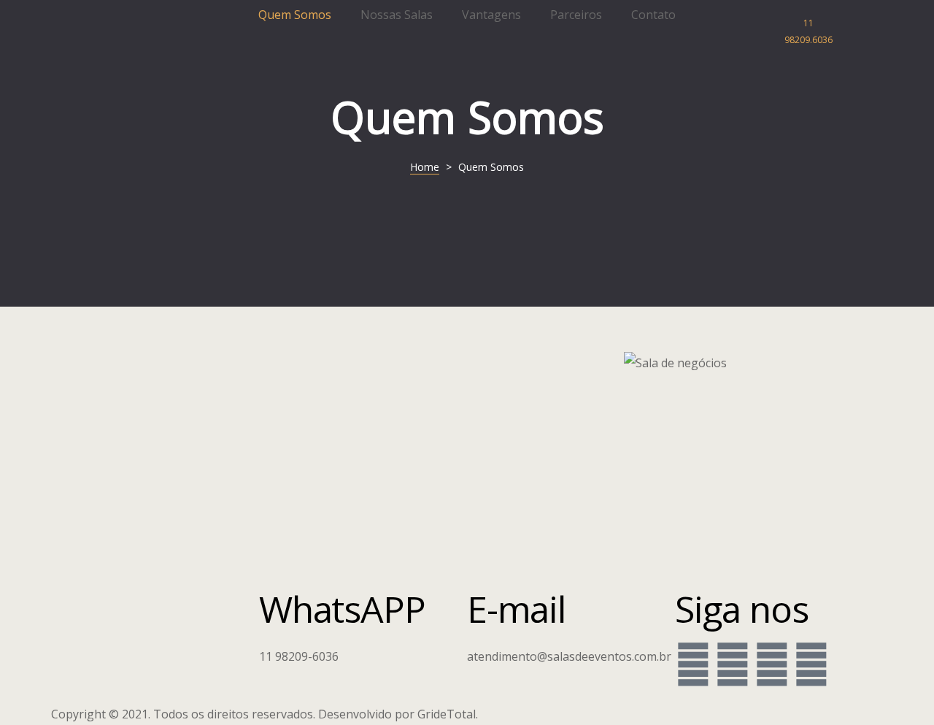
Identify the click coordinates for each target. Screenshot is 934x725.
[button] (813, 32)
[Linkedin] (732, 663)
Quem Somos (294, 15)
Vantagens (491, 15)
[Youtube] (811, 663)
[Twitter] (772, 663)
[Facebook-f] (693, 663)
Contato (653, 15)
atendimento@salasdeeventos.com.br (569, 656)
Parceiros (576, 15)
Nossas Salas (396, 15)
